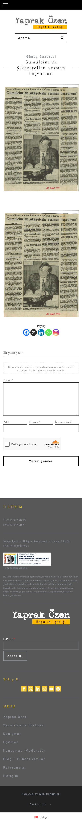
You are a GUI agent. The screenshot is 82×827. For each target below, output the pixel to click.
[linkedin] (38, 688)
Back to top (38, 804)
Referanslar (14, 767)
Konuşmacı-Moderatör (24, 750)
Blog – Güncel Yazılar (24, 759)
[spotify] (58, 688)
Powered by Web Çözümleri (41, 794)
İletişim (10, 776)
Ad (6, 422)
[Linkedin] (41, 332)
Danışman (12, 734)
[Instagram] (56, 332)
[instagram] (44, 688)
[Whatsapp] (48, 332)
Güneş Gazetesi (41, 56)
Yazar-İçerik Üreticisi (24, 725)
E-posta (34, 422)
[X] (33, 332)
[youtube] (51, 688)
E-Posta (9, 639)
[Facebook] (26, 332)
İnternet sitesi (63, 422)
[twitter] (31, 688)
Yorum (8, 380)
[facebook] (24, 688)
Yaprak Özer (15, 717)
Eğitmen (11, 742)
